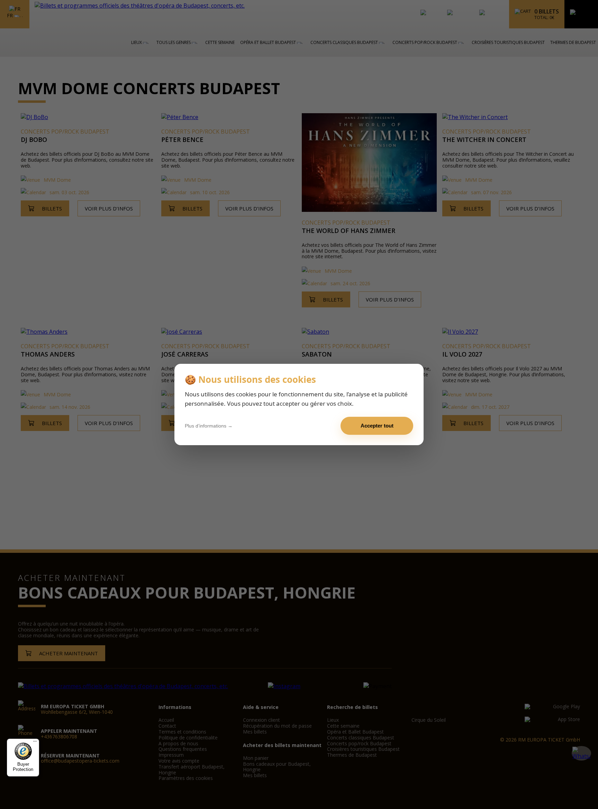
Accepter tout (377, 426)
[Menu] (35, 743)
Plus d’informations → (209, 425)
